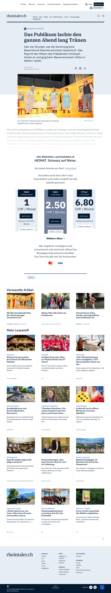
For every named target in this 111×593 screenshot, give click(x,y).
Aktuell (35, 17)
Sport (40, 17)
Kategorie (44, 554)
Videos (46, 17)
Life (51, 17)
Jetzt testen (26, 216)
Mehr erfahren (27, 229)
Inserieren (41, 4)
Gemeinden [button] (97, 8)
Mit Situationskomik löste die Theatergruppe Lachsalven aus (19, 315)
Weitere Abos (54, 238)
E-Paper (23, 4)
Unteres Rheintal (64, 569)
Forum (66, 17)
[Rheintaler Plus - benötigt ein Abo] (25, 29)
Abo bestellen (80, 554)
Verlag (78, 563)
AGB (77, 568)
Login (90, 4)
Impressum (31, 589)
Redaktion (79, 560)
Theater (31, 277)
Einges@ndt (37, 19)
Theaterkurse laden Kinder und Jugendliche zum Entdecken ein (87, 315)
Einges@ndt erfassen (70, 4)
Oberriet (16, 324)
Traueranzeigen (75, 17)
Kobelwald (10, 324)
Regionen (62, 567)
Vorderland (62, 574)
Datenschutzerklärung (83, 570)
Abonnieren (99, 4)
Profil (60, 554)
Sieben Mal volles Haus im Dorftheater (53, 314)
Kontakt (78, 565)
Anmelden (71, 168)
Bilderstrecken (58, 17)
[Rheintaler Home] (16, 16)
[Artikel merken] (76, 68)
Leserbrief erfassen (54, 4)
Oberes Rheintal (64, 572)
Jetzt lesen (55, 221)
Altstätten (79, 324)
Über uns (32, 4)
